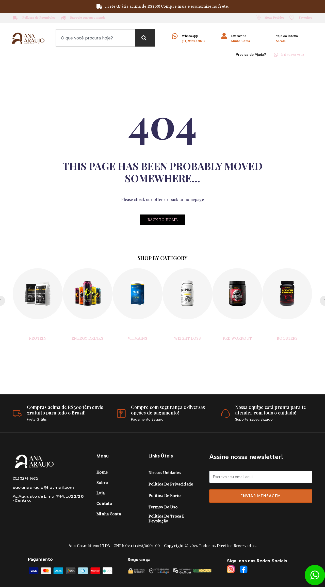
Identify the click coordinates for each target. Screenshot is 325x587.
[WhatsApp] (175, 36)
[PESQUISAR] (145, 38)
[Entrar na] (224, 36)
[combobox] (95, 38)
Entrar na (238, 36)
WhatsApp (190, 36)
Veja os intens (287, 36)
